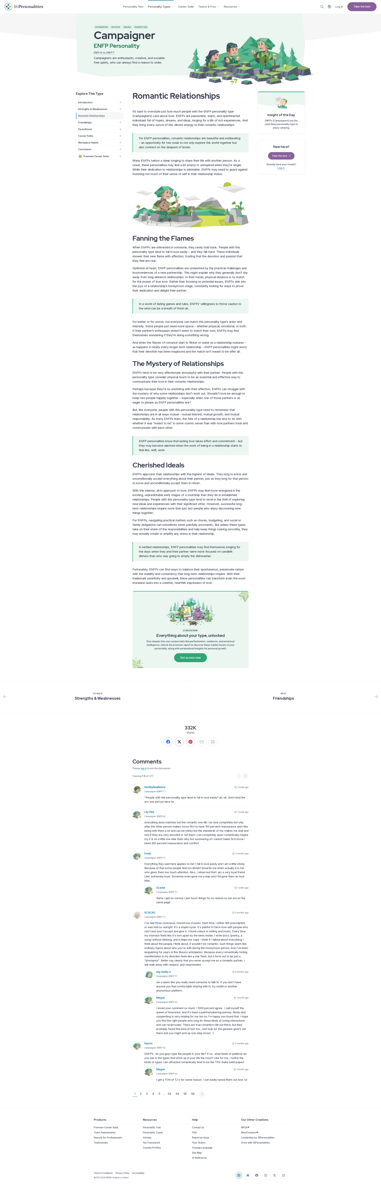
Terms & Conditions (103, 1173)
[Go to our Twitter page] (274, 1175)
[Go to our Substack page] (248, 1175)
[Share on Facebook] (168, 741)
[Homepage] (23, 7)
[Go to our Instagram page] (265, 1175)
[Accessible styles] (239, 1175)
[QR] (212, 741)
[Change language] (329, 6)
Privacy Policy (122, 1173)
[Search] (322, 6)
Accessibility (138, 1173)
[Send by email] (201, 741)
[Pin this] (190, 741)
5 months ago (242, 912)
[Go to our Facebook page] (256, 1175)
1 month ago (243, 997)
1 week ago (243, 787)
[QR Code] (283, 1175)
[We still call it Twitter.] (179, 741)
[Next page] (202, 1094)
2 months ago (242, 853)
